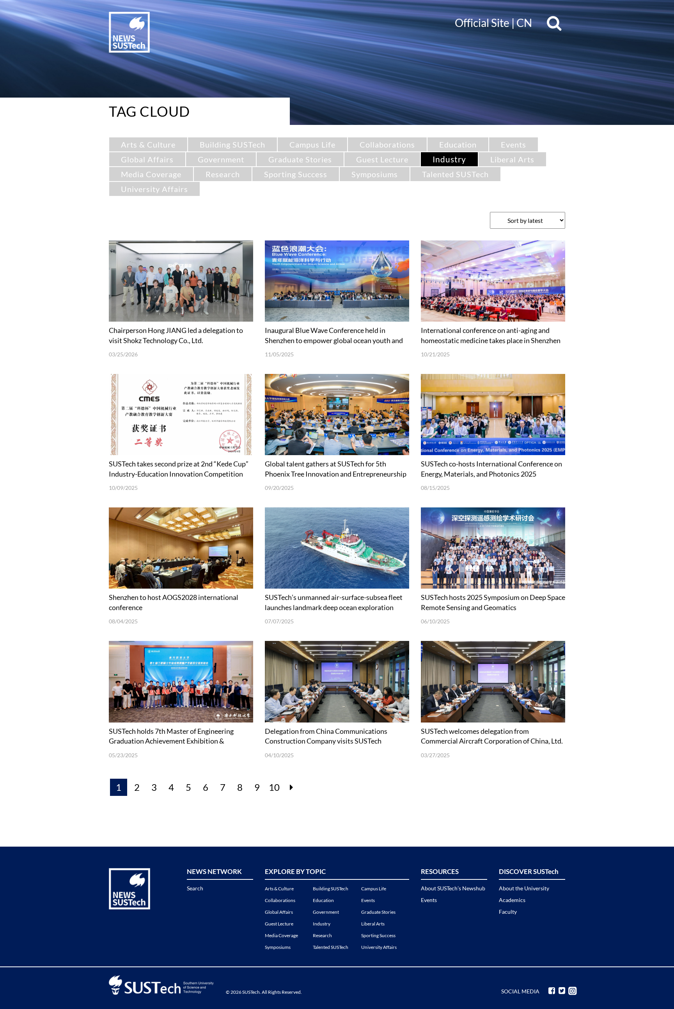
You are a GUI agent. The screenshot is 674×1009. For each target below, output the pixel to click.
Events (513, 144)
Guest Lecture (382, 159)
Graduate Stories (300, 159)
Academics (512, 900)
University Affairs (154, 189)
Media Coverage (151, 174)
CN (524, 22)
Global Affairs (147, 159)
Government (221, 159)
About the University (524, 888)
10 (274, 787)
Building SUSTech (232, 144)
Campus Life (312, 144)
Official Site (482, 22)
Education (458, 144)
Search (195, 888)
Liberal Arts (512, 159)
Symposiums (374, 174)
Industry (449, 159)
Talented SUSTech (455, 174)
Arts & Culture (148, 144)
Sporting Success (295, 174)
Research (223, 174)
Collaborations (387, 144)
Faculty (508, 911)
